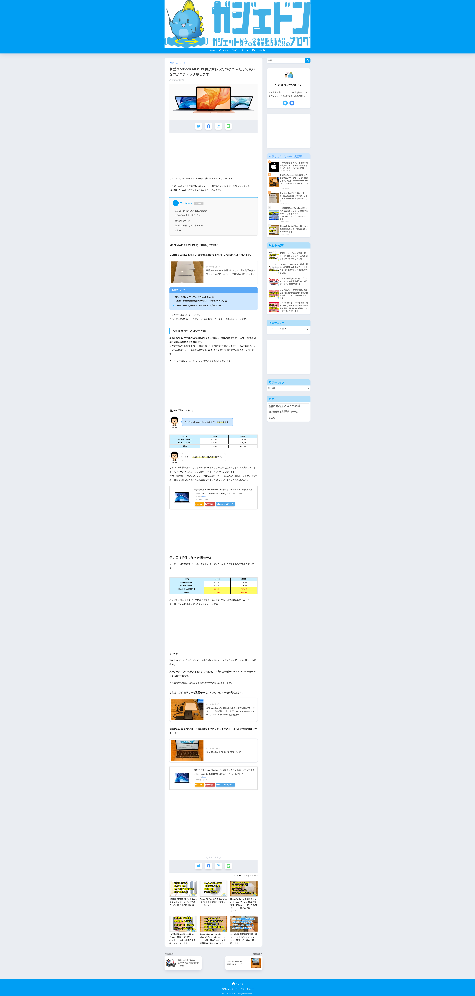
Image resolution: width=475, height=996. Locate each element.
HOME (239, 983)
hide (199, 203)
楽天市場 (209, 504)
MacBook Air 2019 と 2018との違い (191, 211)
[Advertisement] (213, 154)
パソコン (244, 50)
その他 (262, 50)
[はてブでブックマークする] (218, 126)
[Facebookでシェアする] (208, 126)
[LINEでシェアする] (228, 126)
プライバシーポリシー (244, 989)
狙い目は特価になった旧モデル (188, 225)
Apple (212, 50)
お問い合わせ (227, 989)
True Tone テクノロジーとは (189, 215)
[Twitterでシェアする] (198, 126)
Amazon (198, 504)
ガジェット (223, 50)
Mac (255, 875)
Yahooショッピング (224, 504)
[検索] (307, 60)
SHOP (234, 50)
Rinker (204, 496)
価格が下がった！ (183, 220)
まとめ (178, 230)
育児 (254, 50)
